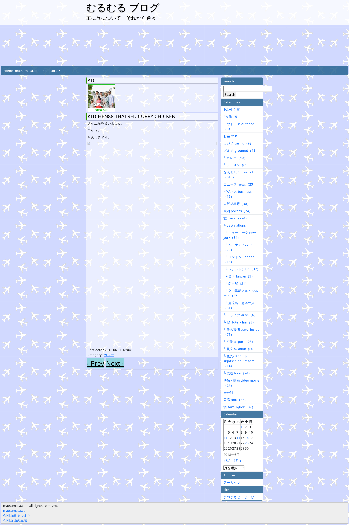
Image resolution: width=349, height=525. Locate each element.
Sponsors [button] (50, 70)
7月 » (237, 460)
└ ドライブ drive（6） (240, 315)
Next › (115, 363)
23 (247, 443)
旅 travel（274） (236, 218)
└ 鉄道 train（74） (237, 373)
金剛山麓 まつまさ (17, 515)
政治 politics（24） (237, 211)
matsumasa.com (27, 70)
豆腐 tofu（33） (235, 399)
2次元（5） (231, 116)
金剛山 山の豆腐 (15, 520)
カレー (109, 354)
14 (238, 437)
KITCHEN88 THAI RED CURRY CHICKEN (131, 116)
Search (230, 94)
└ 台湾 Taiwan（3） (239, 276)
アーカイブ (231, 482)
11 (226, 437)
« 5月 (227, 460)
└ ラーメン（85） (236, 165)
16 (247, 437)
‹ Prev (95, 363)
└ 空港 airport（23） (239, 341)
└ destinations (234, 225)
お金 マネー (232, 136)
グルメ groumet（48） (240, 150)
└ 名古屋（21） (235, 283)
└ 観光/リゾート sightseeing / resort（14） (238, 361)
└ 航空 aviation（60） (239, 349)
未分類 (228, 392)
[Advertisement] (174, 45)
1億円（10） (232, 109)
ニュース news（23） (239, 184)
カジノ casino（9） (238, 143)
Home (8, 70)
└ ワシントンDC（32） (241, 269)
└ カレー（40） (235, 157)
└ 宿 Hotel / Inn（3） (239, 322)
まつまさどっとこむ (238, 497)
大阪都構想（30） (236, 203)
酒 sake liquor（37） (239, 407)
